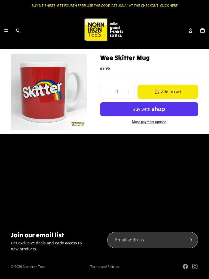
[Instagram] (195, 266)
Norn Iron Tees (34, 266)
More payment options (149, 122)
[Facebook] (185, 266)
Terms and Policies (104, 266)
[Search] (18, 31)
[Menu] (6, 30)
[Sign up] (190, 240)
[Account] (190, 31)
